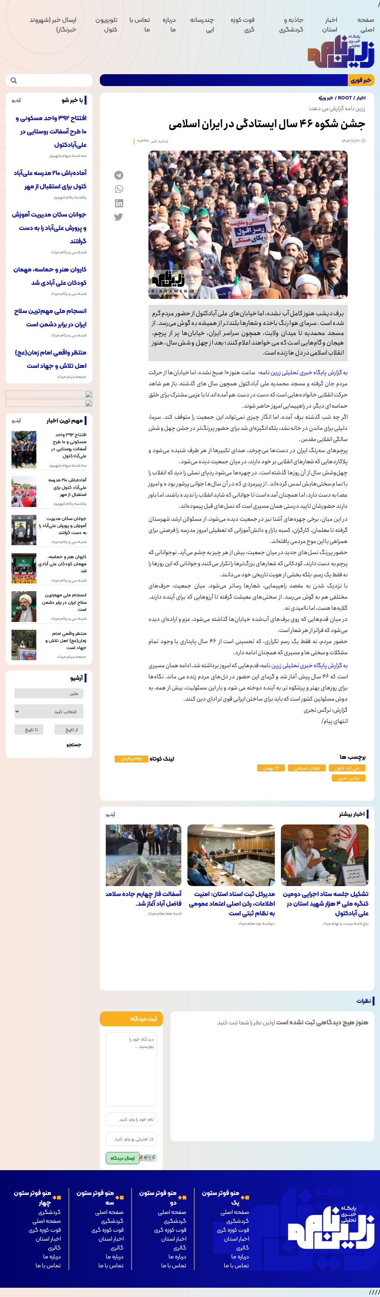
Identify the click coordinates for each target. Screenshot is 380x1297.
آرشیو (110, 814)
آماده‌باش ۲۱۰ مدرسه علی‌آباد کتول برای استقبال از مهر (67, 487)
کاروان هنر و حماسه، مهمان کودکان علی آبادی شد (62, 564)
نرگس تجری (349, 777)
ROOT (345, 97)
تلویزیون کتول (106, 24)
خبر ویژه (325, 97)
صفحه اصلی (365, 24)
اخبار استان (329, 24)
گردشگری (237, 1221)
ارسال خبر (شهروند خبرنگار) (52, 24)
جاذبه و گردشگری (291, 24)
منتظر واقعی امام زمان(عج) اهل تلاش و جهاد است (65, 640)
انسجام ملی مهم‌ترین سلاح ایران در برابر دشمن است (64, 602)
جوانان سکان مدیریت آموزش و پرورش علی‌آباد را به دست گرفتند (49, 228)
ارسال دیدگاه (123, 1158)
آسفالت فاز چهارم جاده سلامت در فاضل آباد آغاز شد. (138, 899)
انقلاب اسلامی (307, 767)
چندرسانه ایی (202, 24)
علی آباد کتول (347, 767)
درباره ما (169, 24)
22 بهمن (271, 767)
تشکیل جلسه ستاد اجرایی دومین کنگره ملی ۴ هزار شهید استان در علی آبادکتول (325, 903)
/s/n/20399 (131, 759)
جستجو (73, 744)
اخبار (361, 97)
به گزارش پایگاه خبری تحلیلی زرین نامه (304, 372)
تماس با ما (140, 24)
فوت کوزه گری (242, 24)
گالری (242, 1247)
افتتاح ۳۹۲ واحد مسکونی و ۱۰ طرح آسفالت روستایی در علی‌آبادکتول (51, 131)
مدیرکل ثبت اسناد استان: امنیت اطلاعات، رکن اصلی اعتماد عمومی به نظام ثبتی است (232, 903)
